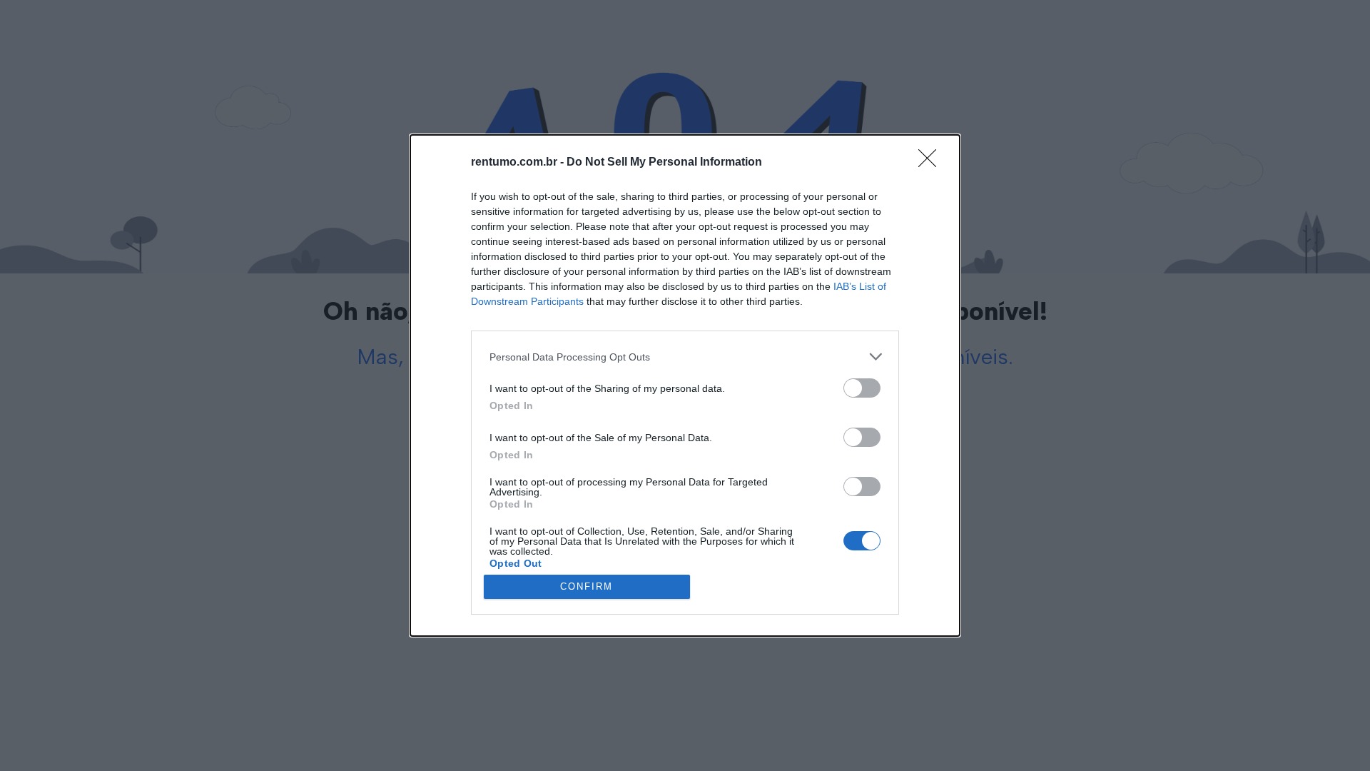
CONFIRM (586, 586)
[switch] (862, 388)
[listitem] (685, 356)
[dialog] (685, 385)
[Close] (931, 162)
